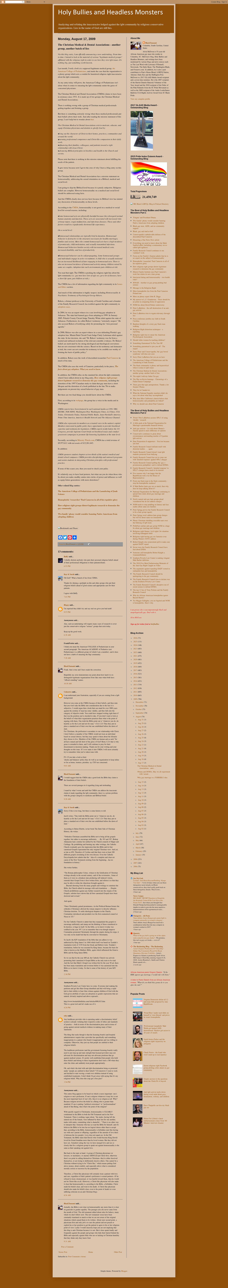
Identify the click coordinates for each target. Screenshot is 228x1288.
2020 (135, 659)
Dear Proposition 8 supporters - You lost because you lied (151, 442)
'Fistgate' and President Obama (144, 217)
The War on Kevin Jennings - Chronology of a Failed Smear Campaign (150, 380)
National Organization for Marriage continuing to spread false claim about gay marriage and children (151, 493)
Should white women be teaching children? (149, 340)
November (140, 705)
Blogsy (66, 605)
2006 (135, 866)
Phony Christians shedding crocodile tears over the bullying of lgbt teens (150, 521)
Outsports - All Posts (141, 915)
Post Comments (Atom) (77, 1256)
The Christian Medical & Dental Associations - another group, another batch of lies (150, 372)
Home (90, 1252)
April (138, 844)
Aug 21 (141, 748)
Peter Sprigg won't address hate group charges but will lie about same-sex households (150, 516)
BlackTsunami (69, 666)
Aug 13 (141, 789)
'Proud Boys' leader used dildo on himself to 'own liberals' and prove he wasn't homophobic (157, 1015)
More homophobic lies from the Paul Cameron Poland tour (150, 292)
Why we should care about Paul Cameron (148, 404)
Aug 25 (141, 737)
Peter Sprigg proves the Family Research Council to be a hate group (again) (151, 511)
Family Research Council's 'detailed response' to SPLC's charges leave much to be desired (151, 469)
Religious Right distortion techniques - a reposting (148, 330)
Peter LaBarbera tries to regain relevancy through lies (151, 314)
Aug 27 (141, 730)
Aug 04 (141, 821)
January (139, 854)
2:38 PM (67, 974)
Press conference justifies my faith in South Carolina (149, 319)
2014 (135, 681)
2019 (135, 663)
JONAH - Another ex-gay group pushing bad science (150, 283)
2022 (135, 652)
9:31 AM (67, 1241)
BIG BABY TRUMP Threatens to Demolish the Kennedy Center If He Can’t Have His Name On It (148, 900)
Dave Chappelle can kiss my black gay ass (156, 1106)
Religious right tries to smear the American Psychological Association (149, 335)
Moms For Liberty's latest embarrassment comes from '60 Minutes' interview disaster (155, 1120)
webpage (79, 400)
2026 (135, 638)
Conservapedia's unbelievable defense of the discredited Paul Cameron (149, 235)
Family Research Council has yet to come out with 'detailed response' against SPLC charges (150, 458)
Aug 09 (141, 803)
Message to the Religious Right (144, 288)
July (137, 833)
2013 (135, 684)
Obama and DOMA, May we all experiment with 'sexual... (153, 772)
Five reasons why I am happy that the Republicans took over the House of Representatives (147, 475)
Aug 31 (141, 719)
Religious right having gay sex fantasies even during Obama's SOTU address (149, 537)
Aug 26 (141, 734)
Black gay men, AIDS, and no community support (148, 227)
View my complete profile (140, 99)
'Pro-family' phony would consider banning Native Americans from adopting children (149, 221)
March (138, 847)
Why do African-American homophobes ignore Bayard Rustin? (150, 596)
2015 (135, 677)
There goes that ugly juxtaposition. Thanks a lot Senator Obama (151, 385)
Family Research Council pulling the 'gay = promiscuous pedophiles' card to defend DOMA (150, 463)
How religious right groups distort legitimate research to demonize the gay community (149, 267)
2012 (135, 688)
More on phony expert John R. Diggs (147, 296)
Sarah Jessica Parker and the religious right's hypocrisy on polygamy (154, 1041)
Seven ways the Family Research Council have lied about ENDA (150, 548)
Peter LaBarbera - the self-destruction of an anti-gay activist (151, 309)
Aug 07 (141, 810)
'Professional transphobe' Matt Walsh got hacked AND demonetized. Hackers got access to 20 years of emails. (157, 1029)
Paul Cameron (113, 358)
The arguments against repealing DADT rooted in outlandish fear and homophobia (151, 569)
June (137, 837)
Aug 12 (141, 792)
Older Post (118, 1252)
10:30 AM (68, 683)
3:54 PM (67, 1082)
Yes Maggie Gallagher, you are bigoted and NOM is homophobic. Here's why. (151, 601)
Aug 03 (141, 825)
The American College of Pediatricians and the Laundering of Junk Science (150, 361)
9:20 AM (67, 799)
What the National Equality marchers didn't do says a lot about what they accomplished (150, 394)
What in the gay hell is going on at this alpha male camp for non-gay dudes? (149, 936)
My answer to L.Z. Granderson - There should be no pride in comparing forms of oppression (151, 300)
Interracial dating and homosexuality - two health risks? (151, 278)
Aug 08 (141, 807)
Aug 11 (141, 796)
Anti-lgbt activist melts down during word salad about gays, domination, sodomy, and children (156, 1094)
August (138, 716)
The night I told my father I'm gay (146, 376)
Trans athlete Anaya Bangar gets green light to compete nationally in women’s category (149, 919)
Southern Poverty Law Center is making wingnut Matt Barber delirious (151, 559)
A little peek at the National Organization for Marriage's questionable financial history (149, 424)
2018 (135, 666)
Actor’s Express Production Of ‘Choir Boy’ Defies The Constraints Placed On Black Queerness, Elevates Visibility (148, 950)
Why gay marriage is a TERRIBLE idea (152, 777)
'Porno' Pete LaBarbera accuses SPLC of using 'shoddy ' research (150, 418)
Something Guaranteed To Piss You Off (147, 343)
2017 (135, 670)
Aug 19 (141, 755)
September (140, 713)
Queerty (136, 933)
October (139, 709)
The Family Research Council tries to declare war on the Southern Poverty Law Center (151, 580)
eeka (65, 1015)
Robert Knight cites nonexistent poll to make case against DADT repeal (151, 543)
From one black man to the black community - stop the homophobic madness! (150, 482)
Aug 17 (141, 762)
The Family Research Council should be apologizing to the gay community (148, 575)
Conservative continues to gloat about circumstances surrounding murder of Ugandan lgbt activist (150, 435)
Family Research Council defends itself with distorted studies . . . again (149, 447)
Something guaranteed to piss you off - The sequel (149, 347)
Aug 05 (141, 818)
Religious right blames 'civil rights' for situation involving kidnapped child (150, 532)
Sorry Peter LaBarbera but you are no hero (149, 357)
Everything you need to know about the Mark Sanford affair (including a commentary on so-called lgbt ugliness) (150, 245)
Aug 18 (141, 759)
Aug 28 (141, 727)
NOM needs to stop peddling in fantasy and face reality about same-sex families (151, 505)
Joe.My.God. (138, 878)
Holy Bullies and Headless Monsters (110, 12)
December (140, 702)
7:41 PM (67, 597)
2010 (135, 695)
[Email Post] (89, 544)
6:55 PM (67, 566)
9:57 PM (67, 612)
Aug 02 (141, 828)
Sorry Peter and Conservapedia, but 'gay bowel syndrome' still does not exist (150, 352)
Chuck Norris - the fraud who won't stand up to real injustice (155, 1053)
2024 (135, 645)
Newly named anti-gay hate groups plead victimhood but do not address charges (148, 500)
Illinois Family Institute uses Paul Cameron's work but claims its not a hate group (149, 273)
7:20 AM (67, 658)
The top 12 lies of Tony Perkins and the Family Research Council (150, 591)
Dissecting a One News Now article (146, 240)
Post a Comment (67, 1246)
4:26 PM (67, 1007)
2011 (135, 692)
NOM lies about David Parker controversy (148, 305)
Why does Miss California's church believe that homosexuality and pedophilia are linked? (150, 399)
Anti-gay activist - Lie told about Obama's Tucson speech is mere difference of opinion (149, 429)
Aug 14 (141, 785)
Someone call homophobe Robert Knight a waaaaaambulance (149, 553)
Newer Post (63, 1252)
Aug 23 (141, 744)
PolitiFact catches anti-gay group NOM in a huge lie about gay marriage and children (151, 527)
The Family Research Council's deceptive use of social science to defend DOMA (151, 585)
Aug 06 (141, 814)
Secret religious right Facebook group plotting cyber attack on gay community (156, 1067)
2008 (135, 859)
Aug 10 (141, 800)
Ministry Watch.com (85, 440)
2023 (135, 648)
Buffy (66, 556)
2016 (135, 673)
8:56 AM (67, 1195)
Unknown (68, 691)
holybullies (155, 624)
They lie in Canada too (141, 390)
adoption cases (64, 306)
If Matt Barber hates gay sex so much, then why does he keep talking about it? (151, 487)
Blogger (124, 1271)
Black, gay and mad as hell (143, 231)
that (92, 119)
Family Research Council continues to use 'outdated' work (148, 251)
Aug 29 (141, 723)
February (139, 851)
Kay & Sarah (69, 574)
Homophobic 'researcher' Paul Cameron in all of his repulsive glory (151, 262)
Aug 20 (141, 752)
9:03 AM (67, 765)
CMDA (75, 207)
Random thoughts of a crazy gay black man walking (149, 325)
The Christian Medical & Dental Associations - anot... (149, 767)
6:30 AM (67, 635)
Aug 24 (141, 741)
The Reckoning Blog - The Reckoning (148, 946)
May (137, 840)
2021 (135, 656)
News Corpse (138, 896)
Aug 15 (141, 782)
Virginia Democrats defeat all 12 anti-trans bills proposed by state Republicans (156, 1001)
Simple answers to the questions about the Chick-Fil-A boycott (155, 1080)
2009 (135, 699)
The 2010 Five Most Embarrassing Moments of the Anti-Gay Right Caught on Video (150, 564)
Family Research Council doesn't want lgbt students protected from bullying (149, 453)
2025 (135, 641)
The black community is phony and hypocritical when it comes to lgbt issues (151, 366)
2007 (135, 863)
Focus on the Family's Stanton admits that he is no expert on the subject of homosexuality (150, 257)
